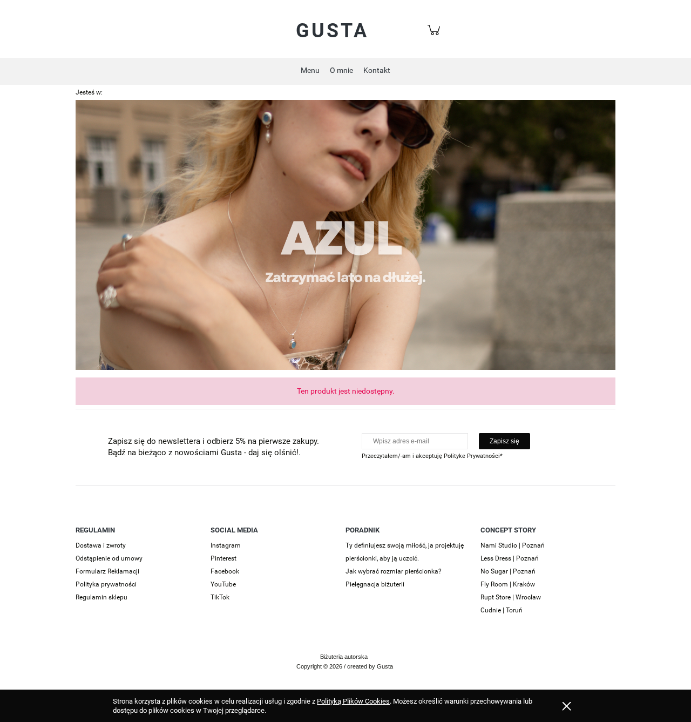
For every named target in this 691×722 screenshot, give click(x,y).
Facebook (225, 571)
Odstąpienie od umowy (109, 558)
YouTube (223, 584)
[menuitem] (310, 70)
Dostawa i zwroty (101, 545)
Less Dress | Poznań (509, 558)
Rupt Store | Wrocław (510, 597)
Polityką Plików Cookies (353, 701)
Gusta (332, 30)
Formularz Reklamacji (107, 571)
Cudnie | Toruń (501, 610)
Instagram (226, 545)
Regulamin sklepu (101, 597)
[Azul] (345, 234)
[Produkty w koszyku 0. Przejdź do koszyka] (435, 36)
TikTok (220, 597)
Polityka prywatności (106, 584)
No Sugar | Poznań (508, 571)
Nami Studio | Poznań (512, 545)
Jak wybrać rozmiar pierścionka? (394, 571)
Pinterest (223, 558)
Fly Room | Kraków (507, 584)
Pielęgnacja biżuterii (375, 584)
